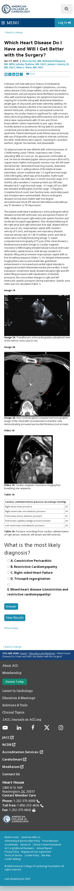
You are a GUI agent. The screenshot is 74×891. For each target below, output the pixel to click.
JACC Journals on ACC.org (21, 719)
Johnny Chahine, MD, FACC (31, 64)
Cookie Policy (32, 855)
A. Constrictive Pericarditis (31, 561)
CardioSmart (12, 759)
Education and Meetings (42, 653)
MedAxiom (11, 766)
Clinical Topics (13, 712)
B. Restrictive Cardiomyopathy (34, 567)
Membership (11, 673)
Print (32, 73)
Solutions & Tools (15, 705)
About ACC (10, 665)
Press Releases (50, 840)
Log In (62, 22)
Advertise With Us (30, 837)
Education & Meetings (18, 698)
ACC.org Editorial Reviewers (19, 848)
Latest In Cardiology (17, 691)
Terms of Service (13, 855)
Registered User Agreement (36, 851)
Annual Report (44, 848)
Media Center (12, 837)
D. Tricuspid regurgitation (30, 579)
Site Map (45, 855)
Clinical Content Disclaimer (47, 844)
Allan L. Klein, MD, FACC (30, 67)
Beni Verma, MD (31, 61)
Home (23, 653)
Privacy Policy (12, 851)
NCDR (6, 744)
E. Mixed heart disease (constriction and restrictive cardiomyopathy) (37, 591)
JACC (6, 737)
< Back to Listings (13, 32)
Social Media (11, 844)
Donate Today (15, 681)
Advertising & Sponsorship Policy (22, 840)
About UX (25, 844)
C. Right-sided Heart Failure (32, 572)
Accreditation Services (20, 752)
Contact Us (11, 774)
